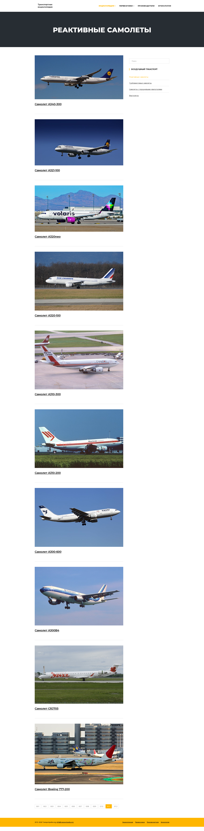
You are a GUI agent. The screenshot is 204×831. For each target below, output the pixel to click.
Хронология (164, 6)
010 (101, 806)
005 (66, 806)
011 (108, 806)
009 (94, 806)
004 (59, 806)
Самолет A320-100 (48, 315)
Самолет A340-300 (48, 104)
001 (37, 806)
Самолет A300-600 (48, 551)
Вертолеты (134, 95)
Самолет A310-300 (48, 394)
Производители (146, 6)
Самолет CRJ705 (46, 708)
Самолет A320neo (48, 236)
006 (73, 806)
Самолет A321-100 (47, 170)
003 (52, 806)
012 (115, 806)
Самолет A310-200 (48, 473)
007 (80, 806)
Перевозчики (126, 6)
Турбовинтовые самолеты (140, 83)
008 (87, 806)
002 (45, 806)
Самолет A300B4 (47, 630)
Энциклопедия (107, 6)
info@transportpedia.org (65, 822)
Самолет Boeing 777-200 (52, 789)
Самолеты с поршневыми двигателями (145, 89)
